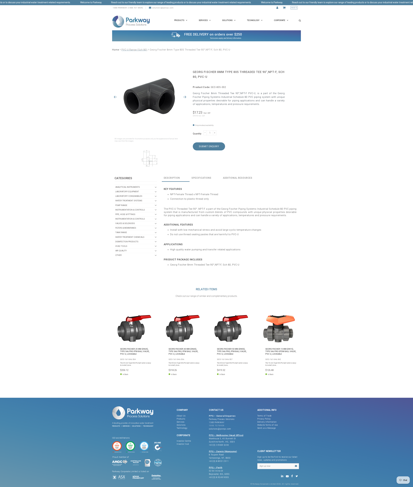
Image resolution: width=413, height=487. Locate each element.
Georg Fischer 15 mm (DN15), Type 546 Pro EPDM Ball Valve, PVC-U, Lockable (280, 351)
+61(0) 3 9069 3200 (219, 445)
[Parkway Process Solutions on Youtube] (288, 476)
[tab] (176, 178)
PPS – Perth (215, 467)
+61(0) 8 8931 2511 (219, 461)
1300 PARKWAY (216, 422)
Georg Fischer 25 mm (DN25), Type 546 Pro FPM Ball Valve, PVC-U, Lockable (135, 351)
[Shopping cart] (285, 7)
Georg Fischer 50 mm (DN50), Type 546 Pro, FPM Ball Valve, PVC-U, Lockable (232, 351)
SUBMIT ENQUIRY (209, 146)
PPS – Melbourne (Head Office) (226, 435)
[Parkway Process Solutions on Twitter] (297, 476)
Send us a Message (266, 428)
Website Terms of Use (267, 425)
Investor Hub (183, 444)
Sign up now (264, 466)
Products (181, 419)
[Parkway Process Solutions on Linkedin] (283, 476)
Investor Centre (184, 441)
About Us (181, 416)
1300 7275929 (217, 425)
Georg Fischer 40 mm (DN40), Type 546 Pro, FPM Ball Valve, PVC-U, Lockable (183, 351)
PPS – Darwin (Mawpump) (223, 451)
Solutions (181, 425)
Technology (182, 428)
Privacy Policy (264, 419)
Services (180, 422)
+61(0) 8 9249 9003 (219, 477)
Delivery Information (233, 38)
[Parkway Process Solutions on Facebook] (292, 476)
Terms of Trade (264, 416)
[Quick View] (149, 316)
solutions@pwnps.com (163, 8)
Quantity (197, 133)
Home (115, 49)
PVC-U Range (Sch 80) (134, 49)
